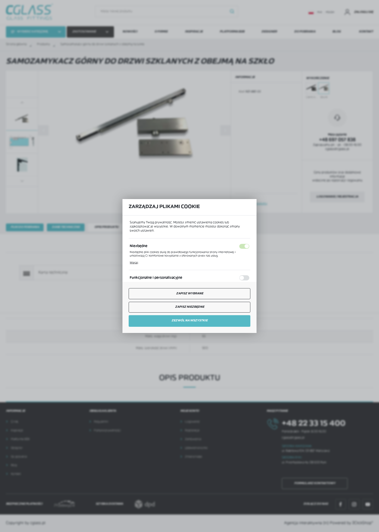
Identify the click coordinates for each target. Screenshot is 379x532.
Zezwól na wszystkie (189, 320)
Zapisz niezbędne (189, 306)
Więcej (134, 262)
